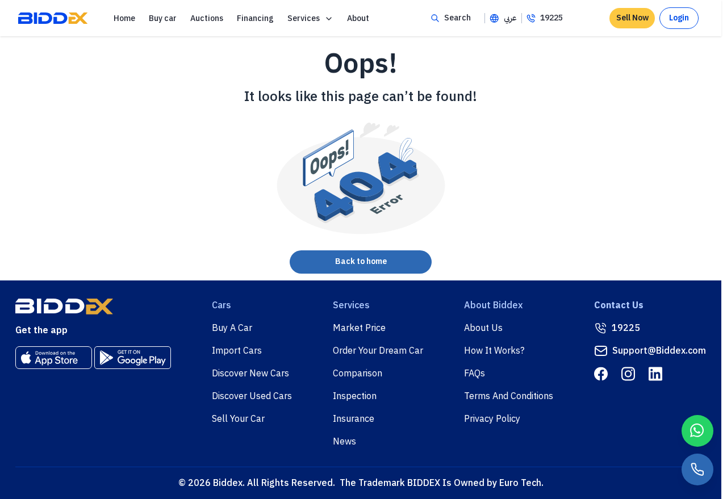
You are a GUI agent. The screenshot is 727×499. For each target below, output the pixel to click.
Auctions (206, 18)
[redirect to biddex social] (601, 374)
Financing (255, 18)
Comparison (357, 373)
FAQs (474, 373)
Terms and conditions (508, 396)
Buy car (163, 18)
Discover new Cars (250, 373)
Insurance (353, 419)
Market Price (359, 328)
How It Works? (494, 351)
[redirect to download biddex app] (53, 357)
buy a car (232, 328)
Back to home (361, 261)
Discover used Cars (252, 396)
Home (124, 18)
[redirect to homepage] (52, 18)
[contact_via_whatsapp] (697, 431)
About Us (483, 328)
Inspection (355, 396)
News (344, 441)
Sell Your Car (238, 419)
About (358, 18)
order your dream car (378, 351)
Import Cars (237, 351)
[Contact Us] (697, 469)
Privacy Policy (492, 419)
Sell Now (632, 18)
